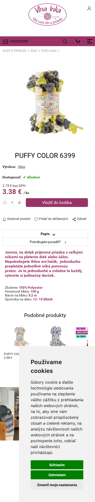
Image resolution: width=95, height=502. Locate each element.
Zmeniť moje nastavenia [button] (57, 485)
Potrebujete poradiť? (45, 242)
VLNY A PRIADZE (14, 50)
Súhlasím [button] (57, 465)
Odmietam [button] (57, 475)
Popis (45, 234)
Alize (33, 50)
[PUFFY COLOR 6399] (45, 102)
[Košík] (78, 41)
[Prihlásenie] (89, 9)
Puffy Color (49, 50)
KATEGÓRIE (19, 41)
